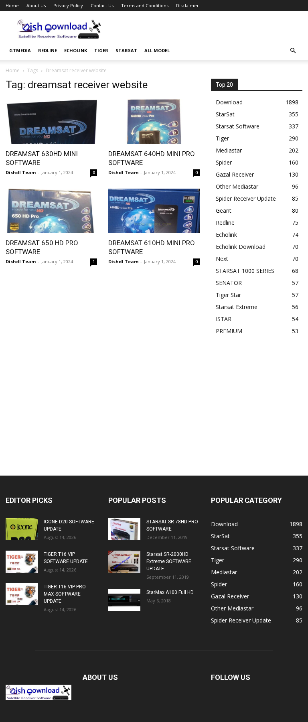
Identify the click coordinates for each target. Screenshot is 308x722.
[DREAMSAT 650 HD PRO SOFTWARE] (51, 211)
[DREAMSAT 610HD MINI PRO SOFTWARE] (154, 211)
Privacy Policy (68, 5)
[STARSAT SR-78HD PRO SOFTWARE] (124, 529)
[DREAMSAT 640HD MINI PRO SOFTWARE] (154, 121)
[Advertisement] (208, 29)
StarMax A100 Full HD (170, 592)
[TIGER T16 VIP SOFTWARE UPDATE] (22, 562)
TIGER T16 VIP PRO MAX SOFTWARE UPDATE (65, 594)
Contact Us (102, 5)
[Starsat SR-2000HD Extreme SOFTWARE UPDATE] (124, 562)
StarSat (126, 50)
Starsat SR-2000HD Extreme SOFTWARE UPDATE (168, 561)
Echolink (75, 50)
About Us (36, 5)
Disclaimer (187, 5)
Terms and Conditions (144, 5)
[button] (292, 51)
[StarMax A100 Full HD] (124, 600)
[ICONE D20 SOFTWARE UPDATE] (22, 529)
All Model (157, 50)
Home (12, 5)
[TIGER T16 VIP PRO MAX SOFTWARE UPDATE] (22, 594)
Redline (47, 50)
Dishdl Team (21, 172)
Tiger (101, 50)
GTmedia (20, 50)
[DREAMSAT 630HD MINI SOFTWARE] (51, 121)
